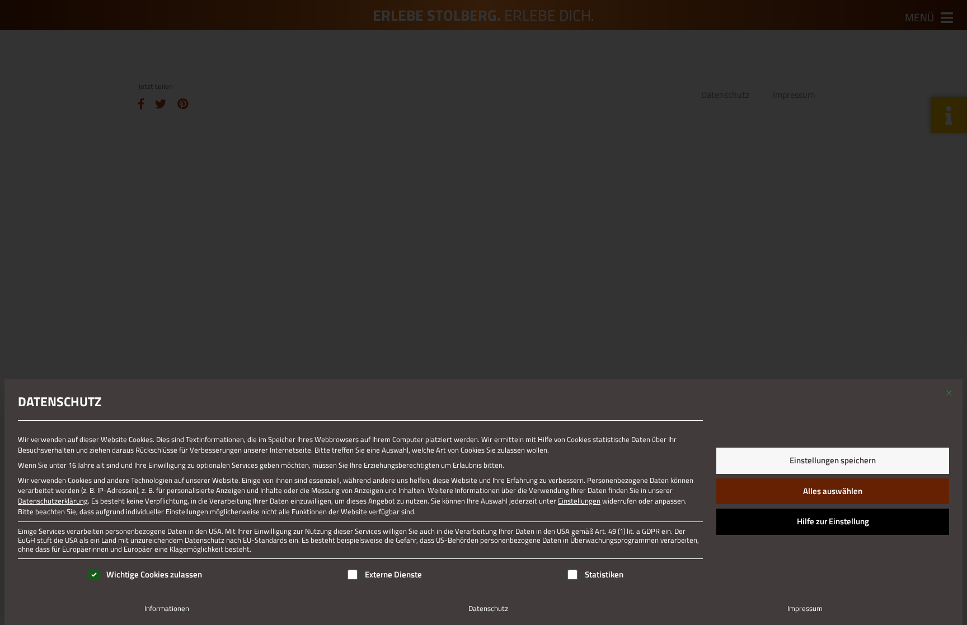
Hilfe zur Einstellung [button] (833, 521)
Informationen (166, 608)
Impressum (805, 608)
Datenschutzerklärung (53, 500)
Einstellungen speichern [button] (833, 460)
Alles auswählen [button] (832, 491)
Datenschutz (488, 608)
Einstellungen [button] (579, 500)
